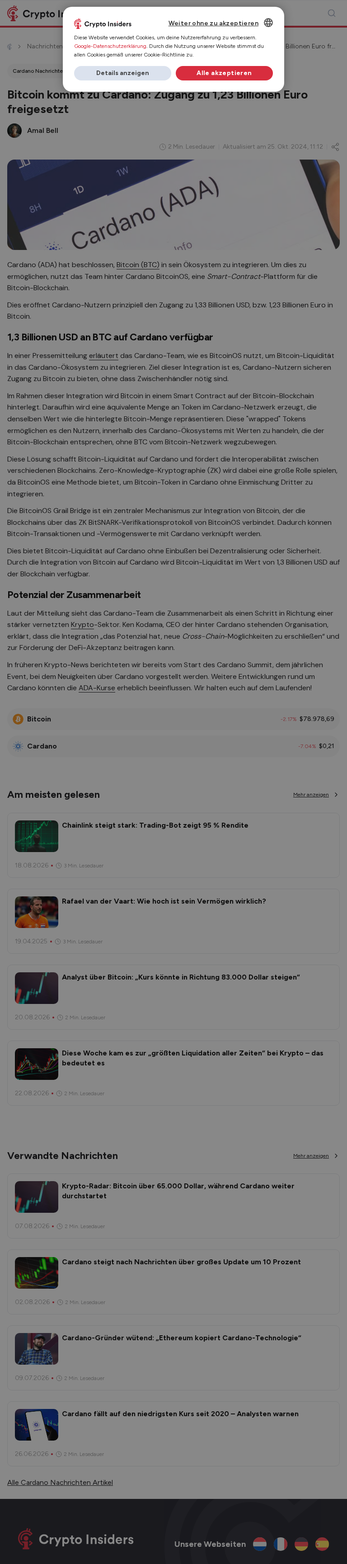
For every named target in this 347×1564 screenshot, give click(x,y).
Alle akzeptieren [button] (224, 73)
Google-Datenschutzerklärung (110, 46)
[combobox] (268, 22)
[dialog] (173, 49)
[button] (122, 73)
